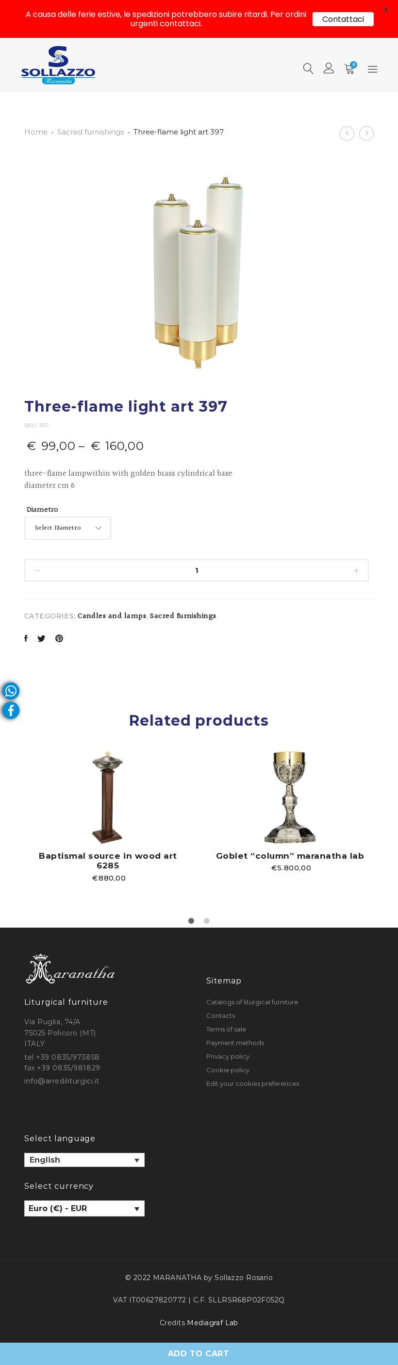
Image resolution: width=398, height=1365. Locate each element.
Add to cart (198, 1353)
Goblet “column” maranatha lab (290, 856)
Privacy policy (227, 1056)
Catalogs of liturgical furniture (252, 1002)
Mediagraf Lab (212, 1322)
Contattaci (343, 19)
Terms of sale (226, 1029)
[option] (108, 816)
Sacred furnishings (90, 131)
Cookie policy (227, 1070)
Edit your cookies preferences (252, 1083)
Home (36, 131)
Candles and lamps (112, 616)
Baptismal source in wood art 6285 (108, 860)
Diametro (42, 510)
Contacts (220, 1015)
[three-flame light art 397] (26, 640)
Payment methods (235, 1043)
